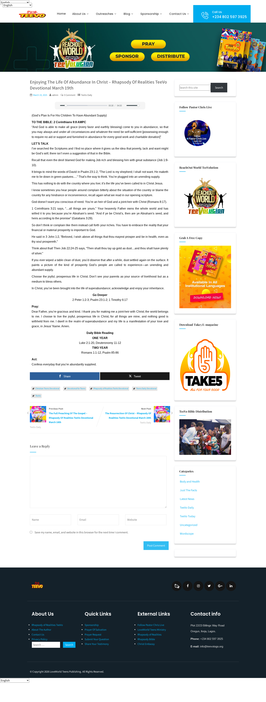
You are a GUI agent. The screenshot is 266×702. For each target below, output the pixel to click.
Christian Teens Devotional (47, 388)
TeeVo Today (187, 516)
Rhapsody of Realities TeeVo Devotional (110, 388)
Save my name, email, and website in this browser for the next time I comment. (81, 532)
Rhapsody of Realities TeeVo (47, 625)
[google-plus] (220, 586)
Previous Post (71, 415)
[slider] (83, 105)
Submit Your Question (97, 639)
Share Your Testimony (97, 644)
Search (219, 87)
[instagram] (198, 586)
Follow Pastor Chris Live (151, 625)
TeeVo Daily (86, 95)
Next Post (128, 413)
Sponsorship (92, 625)
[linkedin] (231, 586)
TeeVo (38, 395)
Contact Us (177, 14)
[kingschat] (177, 586)
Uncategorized (188, 525)
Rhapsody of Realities (149, 634)
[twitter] (209, 586)
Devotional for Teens (76, 388)
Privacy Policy (39, 639)
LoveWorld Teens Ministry (152, 629)
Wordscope (187, 533)
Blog (127, 14)
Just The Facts (188, 490)
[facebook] (188, 586)
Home (61, 14)
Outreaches (104, 14)
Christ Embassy (146, 644)
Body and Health (190, 481)
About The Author (41, 629)
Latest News (187, 499)
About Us (79, 14)
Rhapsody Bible (146, 639)
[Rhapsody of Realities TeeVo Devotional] (31, 14)
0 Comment (69, 95)
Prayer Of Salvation (95, 629)
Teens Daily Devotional (146, 388)
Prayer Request (93, 634)
